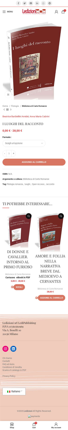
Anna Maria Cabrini (39, 116)
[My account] (56, 11)
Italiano (15, 391)
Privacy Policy (8, 376)
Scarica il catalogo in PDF (14, 370)
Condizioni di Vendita (12, 367)
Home (5, 106)
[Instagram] (5, 349)
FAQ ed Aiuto (8, 364)
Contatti (6, 361)
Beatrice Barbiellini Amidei (15, 116)
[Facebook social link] (18, 3)
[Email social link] (30, 3)
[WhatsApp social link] (43, 3)
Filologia (15, 106)
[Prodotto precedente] (4, 109)
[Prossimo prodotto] (10, 109)
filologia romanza (15, 184)
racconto (50, 184)
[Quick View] (12, 287)
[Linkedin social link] (37, 3)
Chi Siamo (7, 358)
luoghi (27, 184)
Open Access (38, 184)
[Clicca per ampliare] (8, 94)
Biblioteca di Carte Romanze (34, 106)
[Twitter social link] (24, 3)
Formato (6, 137)
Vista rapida (29, 216)
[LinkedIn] (13, 349)
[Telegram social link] (49, 3)
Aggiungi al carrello (34, 162)
